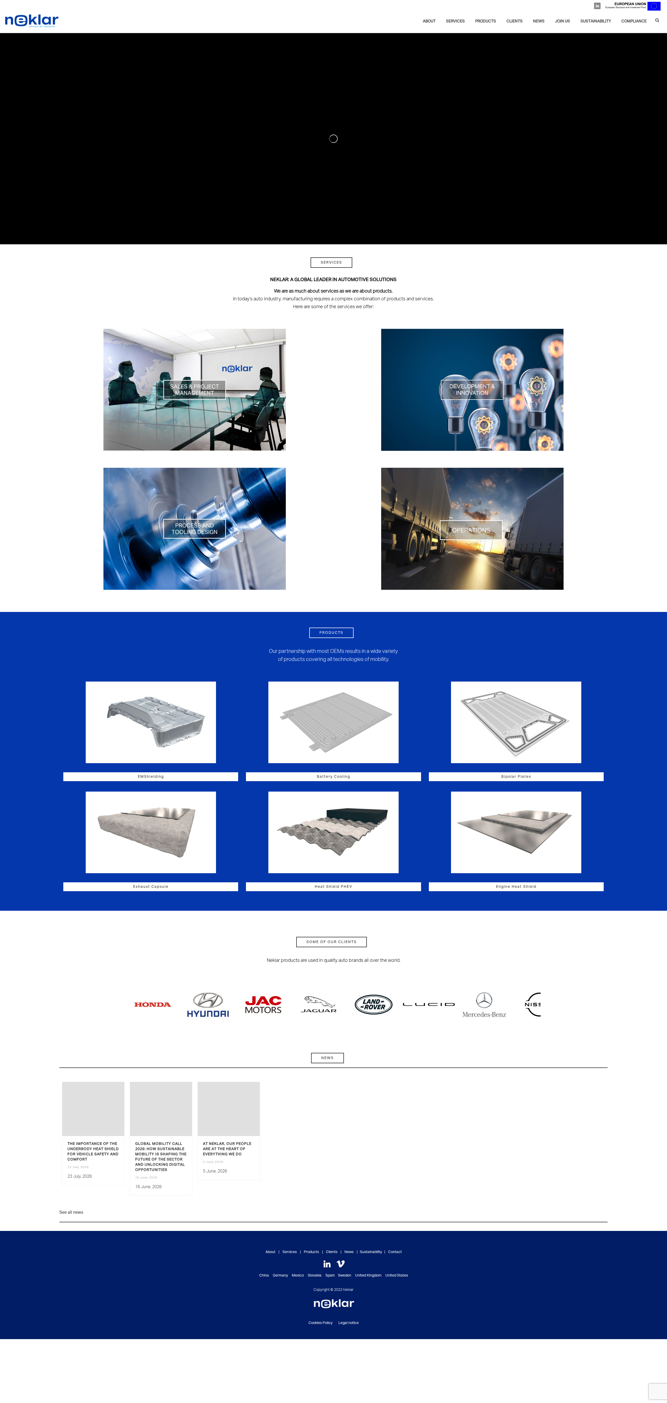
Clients (331, 1252)
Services (289, 1252)
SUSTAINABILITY (595, 21)
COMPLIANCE (634, 21)
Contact (395, 1252)
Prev (132, 1004)
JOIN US (562, 21)
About (429, 21)
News (349, 1252)
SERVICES (455, 21)
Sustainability (371, 1252)
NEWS (539, 21)
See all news (71, 1212)
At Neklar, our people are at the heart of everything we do (227, 1149)
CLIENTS (515, 21)
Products (485, 21)
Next (535, 1004)
